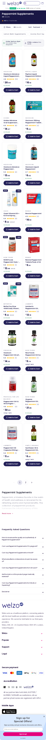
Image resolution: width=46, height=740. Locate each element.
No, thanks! (23, 738)
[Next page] (31, 482)
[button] (4, 3)
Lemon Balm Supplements (15, 34)
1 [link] (19, 482)
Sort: (34, 27)
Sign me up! (23, 734)
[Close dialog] (44, 716)
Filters (8, 27)
